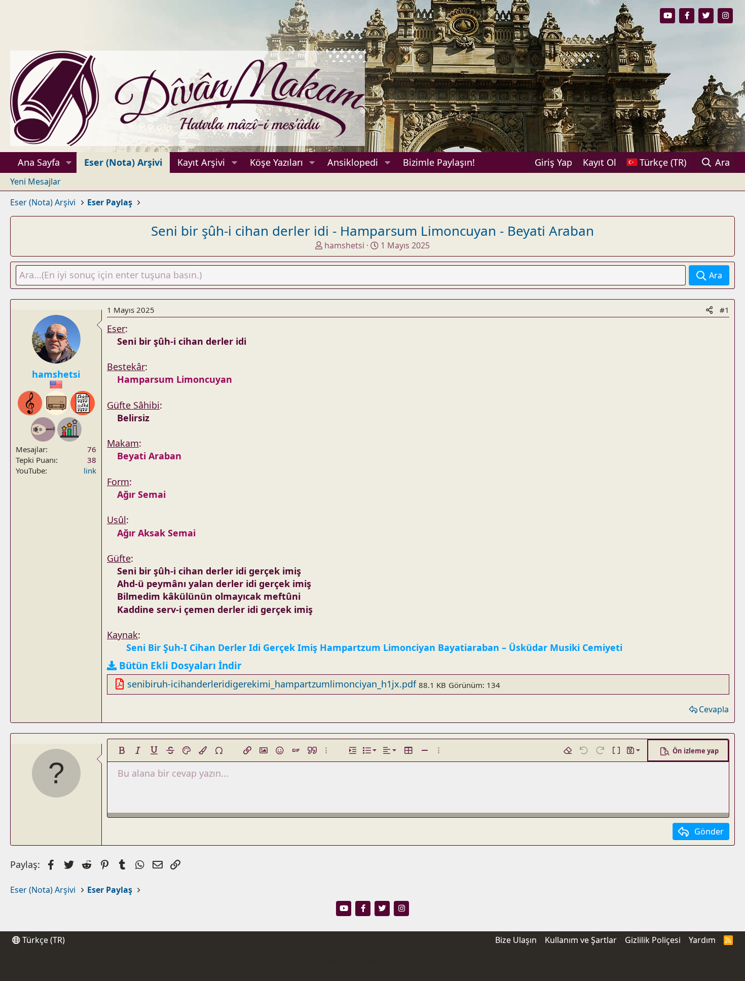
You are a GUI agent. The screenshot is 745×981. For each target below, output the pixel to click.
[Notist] (82, 403)
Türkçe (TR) (42, 940)
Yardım (702, 940)
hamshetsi (344, 245)
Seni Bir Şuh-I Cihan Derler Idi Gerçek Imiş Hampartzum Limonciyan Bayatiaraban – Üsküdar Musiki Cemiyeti (374, 647)
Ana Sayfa (39, 162)
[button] (69, 162)
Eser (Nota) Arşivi (123, 162)
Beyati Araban (149, 456)
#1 (724, 310)
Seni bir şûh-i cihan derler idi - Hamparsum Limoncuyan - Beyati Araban (372, 231)
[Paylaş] (709, 310)
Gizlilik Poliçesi (653, 940)
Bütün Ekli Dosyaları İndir (180, 665)
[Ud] (43, 429)
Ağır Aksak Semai (156, 533)
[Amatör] (69, 429)
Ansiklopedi (352, 162)
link (90, 470)
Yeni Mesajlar (35, 181)
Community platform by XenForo (372, 961)
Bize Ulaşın (516, 940)
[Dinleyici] (56, 403)
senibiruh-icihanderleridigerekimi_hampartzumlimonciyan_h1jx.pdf (271, 684)
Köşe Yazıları (276, 162)
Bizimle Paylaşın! (439, 162)
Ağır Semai (141, 494)
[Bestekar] (30, 403)
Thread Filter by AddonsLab (373, 970)
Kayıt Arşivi (201, 162)
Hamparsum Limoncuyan (174, 379)
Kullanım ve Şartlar (581, 940)
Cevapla (714, 709)
